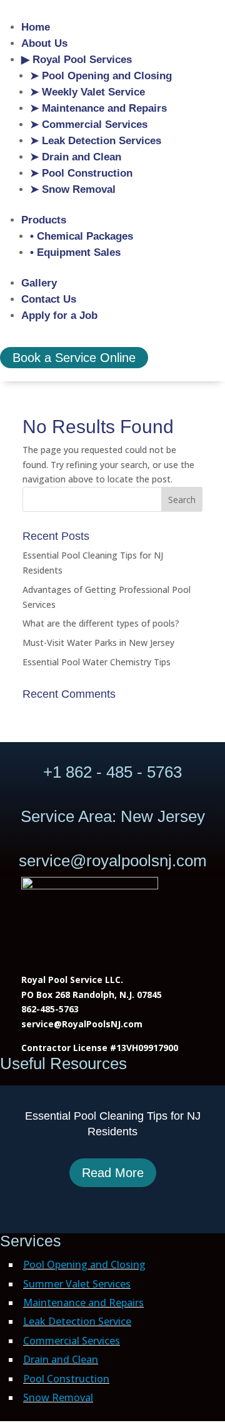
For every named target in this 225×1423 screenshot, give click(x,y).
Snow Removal (58, 1397)
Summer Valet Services (77, 1284)
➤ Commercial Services (89, 124)
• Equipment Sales (75, 252)
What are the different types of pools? (100, 623)
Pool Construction (66, 1379)
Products (43, 220)
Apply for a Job (59, 315)
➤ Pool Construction (81, 173)
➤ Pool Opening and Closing (101, 76)
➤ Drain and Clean (75, 157)
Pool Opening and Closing (84, 1264)
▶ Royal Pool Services (76, 60)
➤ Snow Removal (73, 189)
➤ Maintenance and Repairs (98, 108)
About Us (44, 43)
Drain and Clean (60, 1359)
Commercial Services (71, 1340)
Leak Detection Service (77, 1321)
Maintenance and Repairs (83, 1302)
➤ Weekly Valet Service (87, 92)
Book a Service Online (74, 357)
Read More (113, 1173)
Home (35, 27)
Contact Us (48, 299)
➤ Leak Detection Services (95, 141)
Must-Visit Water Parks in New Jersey (98, 642)
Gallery (39, 283)
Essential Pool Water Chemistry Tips (96, 662)
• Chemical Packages (81, 236)
